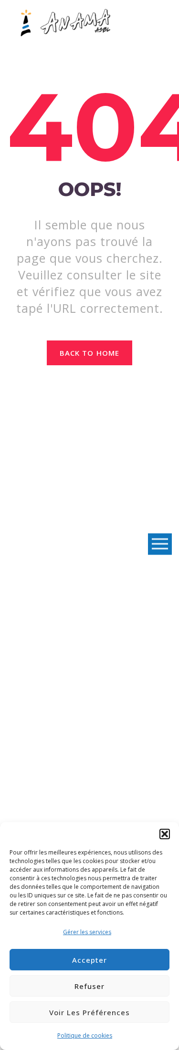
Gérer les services (87, 932)
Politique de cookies (84, 1035)
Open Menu (160, 544)
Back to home (89, 353)
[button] (164, 834)
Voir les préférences (89, 1012)
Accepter (89, 960)
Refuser (89, 986)
